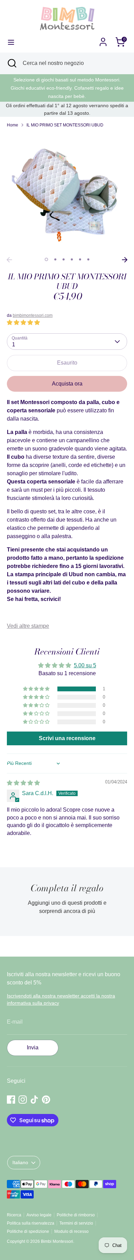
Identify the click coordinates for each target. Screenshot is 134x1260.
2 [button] (55, 259)
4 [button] (72, 259)
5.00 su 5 (85, 665)
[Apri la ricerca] (11, 63)
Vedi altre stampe (28, 626)
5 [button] (80, 259)
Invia (32, 1047)
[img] (23, 783)
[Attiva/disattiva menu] (11, 42)
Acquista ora (67, 384)
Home (12, 125)
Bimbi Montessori (57, 1241)
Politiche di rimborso (76, 1215)
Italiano (20, 1162)
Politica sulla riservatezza (30, 1223)
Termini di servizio (76, 1223)
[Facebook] (11, 1099)
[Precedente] (9, 259)
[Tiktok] (34, 1099)
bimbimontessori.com (33, 315)
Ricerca (14, 1215)
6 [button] (88, 259)
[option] (67, 193)
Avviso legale (39, 1215)
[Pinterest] (46, 1099)
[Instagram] (23, 1099)
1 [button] (46, 259)
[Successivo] (124, 259)
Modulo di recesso (71, 1231)
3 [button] (64, 259)
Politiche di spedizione (28, 1231)
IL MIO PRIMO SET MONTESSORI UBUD (64, 125)
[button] (23, 322)
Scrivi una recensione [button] (67, 738)
